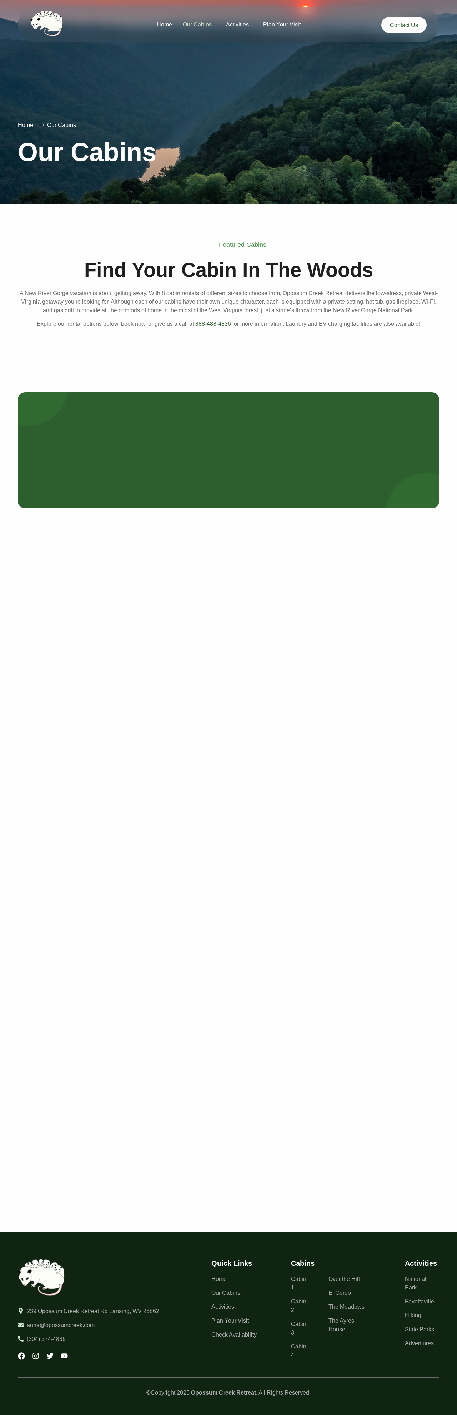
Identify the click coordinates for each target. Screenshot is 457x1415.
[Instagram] (35, 1356)
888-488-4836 (213, 324)
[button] (199, 24)
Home (164, 24)
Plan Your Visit (282, 24)
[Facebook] (21, 1356)
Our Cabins (197, 24)
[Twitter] (50, 1356)
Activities (237, 24)
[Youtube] (64, 1356)
